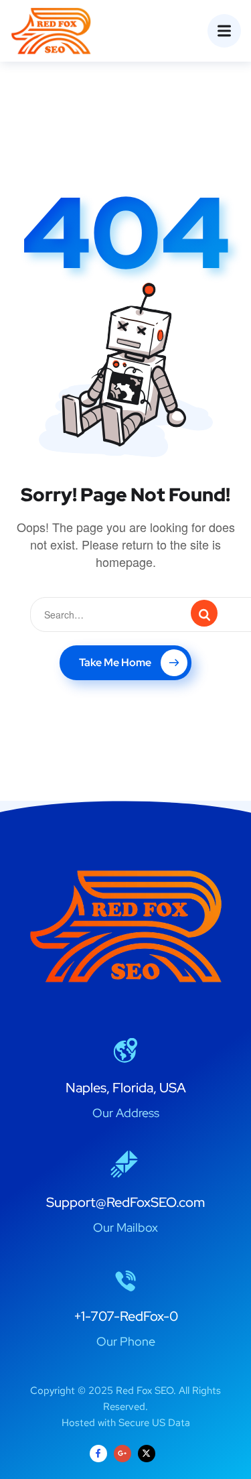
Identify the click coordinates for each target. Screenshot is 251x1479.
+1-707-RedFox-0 (126, 1316)
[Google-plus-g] (122, 1453)
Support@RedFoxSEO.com (125, 1202)
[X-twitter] (146, 1453)
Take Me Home (115, 662)
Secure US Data (154, 1422)
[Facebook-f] (98, 1453)
